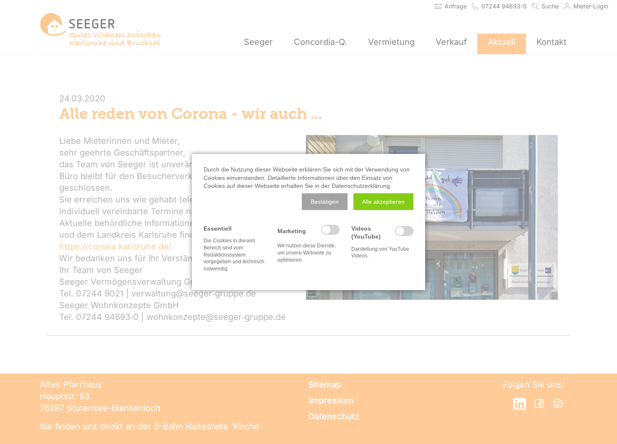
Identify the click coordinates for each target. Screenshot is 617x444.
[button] (325, 201)
